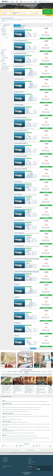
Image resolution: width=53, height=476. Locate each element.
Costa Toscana (5, 461)
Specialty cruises (35, 1)
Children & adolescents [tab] (20, 371)
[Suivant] (51, 360)
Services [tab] (49, 371)
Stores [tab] (44, 371)
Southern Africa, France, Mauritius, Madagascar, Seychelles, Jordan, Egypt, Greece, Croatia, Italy (27, 258)
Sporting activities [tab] (38, 371)
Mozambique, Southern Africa (19, 91)
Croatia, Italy (16, 335)
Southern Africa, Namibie (18, 104)
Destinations (12, 1)
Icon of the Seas (5, 460)
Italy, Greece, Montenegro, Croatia (20, 40)
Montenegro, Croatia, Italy (19, 27)
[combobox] (21, 10)
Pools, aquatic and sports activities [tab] (26, 371)
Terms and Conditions (31, 461)
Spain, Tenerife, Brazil (18, 181)
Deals (31, 1)
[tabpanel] (26, 360)
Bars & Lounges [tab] (3, 371)
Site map (29, 463)
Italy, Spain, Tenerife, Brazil (19, 245)
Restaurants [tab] (9, 371)
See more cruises (33, 348)
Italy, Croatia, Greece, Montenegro (20, 117)
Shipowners (4, 452)
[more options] (51, 1)
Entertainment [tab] (15, 371)
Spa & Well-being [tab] (32, 371)
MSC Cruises (9, 452)
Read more (3, 21)
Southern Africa (17, 284)
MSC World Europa (5, 459)
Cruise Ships (21, 1)
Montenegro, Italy (17, 322)
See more (2, 393)
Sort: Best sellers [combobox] (49, 25)
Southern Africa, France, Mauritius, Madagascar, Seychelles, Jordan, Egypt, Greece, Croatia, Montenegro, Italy (27, 271)
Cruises (1, 452)
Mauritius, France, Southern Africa (20, 168)
